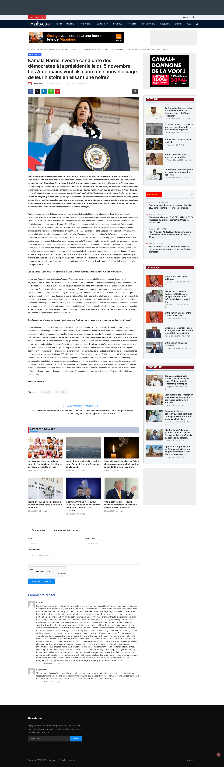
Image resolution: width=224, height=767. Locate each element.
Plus (189, 24)
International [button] (148, 24)
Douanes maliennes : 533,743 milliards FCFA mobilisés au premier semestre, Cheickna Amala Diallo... (171, 220)
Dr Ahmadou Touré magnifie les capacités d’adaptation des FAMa (179, 172)
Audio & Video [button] (102, 24)
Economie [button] (131, 24)
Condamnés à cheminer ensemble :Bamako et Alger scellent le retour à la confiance (170, 206)
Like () (62, 664)
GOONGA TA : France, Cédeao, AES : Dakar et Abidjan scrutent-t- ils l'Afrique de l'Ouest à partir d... (178, 296)
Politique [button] (117, 24)
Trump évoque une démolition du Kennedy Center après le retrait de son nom (45, 504)
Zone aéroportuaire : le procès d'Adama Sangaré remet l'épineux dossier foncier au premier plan (177, 380)
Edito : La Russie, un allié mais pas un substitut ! (177, 155)
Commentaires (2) (41, 595)
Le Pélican (168, 160)
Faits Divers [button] (85, 24)
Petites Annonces (36, 17)
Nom (30, 538)
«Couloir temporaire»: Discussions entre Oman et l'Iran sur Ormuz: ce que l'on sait (83, 464)
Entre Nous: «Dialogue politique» (176, 277)
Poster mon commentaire (41, 581)
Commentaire (34, 549)
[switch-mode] (194, 17)
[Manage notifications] (218, 754)
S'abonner (75, 738)
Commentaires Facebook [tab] (66, 530)
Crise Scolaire (46, 392)
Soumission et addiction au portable (178, 140)
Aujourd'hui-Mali (170, 305)
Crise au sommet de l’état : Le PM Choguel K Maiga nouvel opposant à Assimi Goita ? (109, 412)
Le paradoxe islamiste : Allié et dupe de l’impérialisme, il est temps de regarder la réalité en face (45, 464)
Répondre (49, 664)
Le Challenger (170, 282)
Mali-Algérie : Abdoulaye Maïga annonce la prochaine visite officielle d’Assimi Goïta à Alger (170, 234)
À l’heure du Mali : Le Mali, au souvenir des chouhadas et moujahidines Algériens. (179, 127)
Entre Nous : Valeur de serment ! (176, 344)
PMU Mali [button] (70, 24)
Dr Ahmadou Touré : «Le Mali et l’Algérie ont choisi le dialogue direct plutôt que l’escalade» (179, 112)
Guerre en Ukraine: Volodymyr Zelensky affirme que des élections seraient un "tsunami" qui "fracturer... (83, 506)
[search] (197, 24)
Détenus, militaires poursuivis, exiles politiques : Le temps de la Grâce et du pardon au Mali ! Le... (179, 415)
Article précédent (74, 406)
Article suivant (91, 406)
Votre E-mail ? (91, 538)
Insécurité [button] (165, 24)
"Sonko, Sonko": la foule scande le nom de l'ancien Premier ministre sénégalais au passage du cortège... (178, 434)
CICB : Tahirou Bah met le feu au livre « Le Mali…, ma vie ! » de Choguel (55, 412)
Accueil (30, 49)
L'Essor (106, 470)
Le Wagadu (169, 387)
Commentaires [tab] (39, 530)
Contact (186, 17)
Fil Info (59, 24)
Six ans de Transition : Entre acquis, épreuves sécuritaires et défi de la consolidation (179, 330)
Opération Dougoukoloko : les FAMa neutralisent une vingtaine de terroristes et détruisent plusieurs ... (178, 450)
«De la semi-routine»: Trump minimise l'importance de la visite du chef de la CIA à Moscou (120, 504)
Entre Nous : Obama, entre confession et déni (178, 314)
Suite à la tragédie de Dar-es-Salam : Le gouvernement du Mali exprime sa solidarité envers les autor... (121, 464)
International (41, 49)
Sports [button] (178, 24)
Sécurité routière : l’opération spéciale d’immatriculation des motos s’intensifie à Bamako (179, 398)
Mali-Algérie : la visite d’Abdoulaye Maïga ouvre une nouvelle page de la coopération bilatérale (170, 249)
